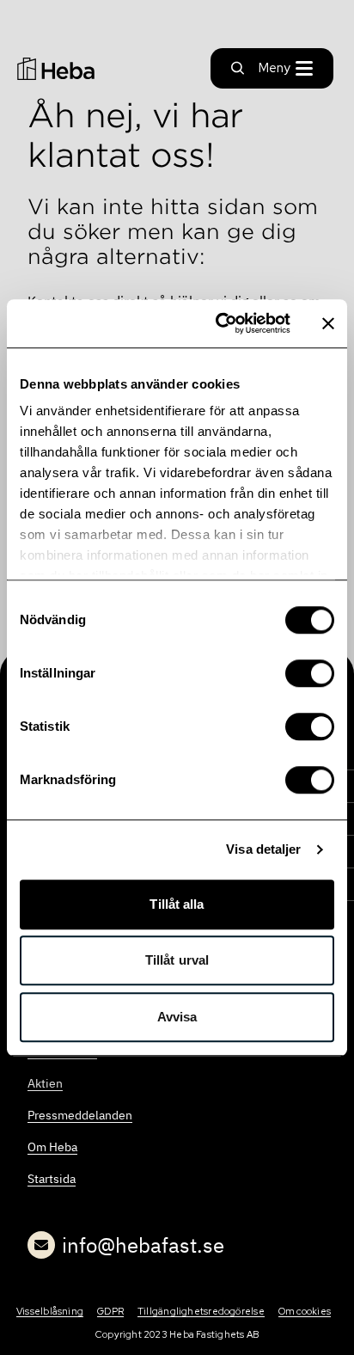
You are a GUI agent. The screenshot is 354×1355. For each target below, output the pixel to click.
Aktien (45, 1083)
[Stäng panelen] (328, 323)
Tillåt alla (177, 904)
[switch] (309, 673)
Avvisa (177, 1016)
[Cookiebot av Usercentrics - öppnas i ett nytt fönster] (219, 323)
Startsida (51, 1178)
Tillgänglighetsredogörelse (201, 1311)
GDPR (110, 1311)
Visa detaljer (263, 849)
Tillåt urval (177, 960)
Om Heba (52, 1147)
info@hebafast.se (143, 1245)
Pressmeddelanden (79, 1115)
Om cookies (304, 1311)
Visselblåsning (49, 1311)
